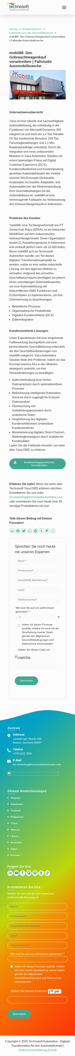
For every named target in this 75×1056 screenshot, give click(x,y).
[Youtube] (16, 873)
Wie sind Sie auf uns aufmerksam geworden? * (35, 609)
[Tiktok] (47, 873)
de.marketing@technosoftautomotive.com (36, 497)
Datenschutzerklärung (33, 1050)
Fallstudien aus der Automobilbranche (31, 32)
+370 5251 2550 (22, 753)
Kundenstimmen (32, 29)
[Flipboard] (29, 873)
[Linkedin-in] (10, 873)
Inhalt (52, 1050)
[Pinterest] (35, 873)
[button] (64, 7)
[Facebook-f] (22, 873)
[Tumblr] (41, 873)
